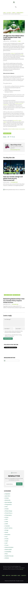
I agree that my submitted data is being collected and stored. (13, 335)
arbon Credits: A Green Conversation (17, 129)
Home (4, 12)
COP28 (6, 521)
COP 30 (6, 517)
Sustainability (8, 551)
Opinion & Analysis (9, 547)
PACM (21, 54)
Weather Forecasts (9, 556)
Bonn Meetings (8, 502)
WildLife (7, 558)
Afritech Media (6, 182)
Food (14, 172)
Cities (6, 506)
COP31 (6, 523)
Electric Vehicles (8, 528)
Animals (7, 498)
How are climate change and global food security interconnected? (13, 178)
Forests (6, 538)
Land (6, 543)
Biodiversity (7, 500)
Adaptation (7, 493)
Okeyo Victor (6, 41)
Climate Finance (20, 12)
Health (6, 540)
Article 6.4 (13, 53)
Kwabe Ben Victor (7, 304)
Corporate (7, 526)
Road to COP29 (16, 294)
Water (6, 553)
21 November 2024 (13, 182)
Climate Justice (8, 515)
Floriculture (7, 534)
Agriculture (7, 496)
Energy (6, 530)
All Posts (9, 12)
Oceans (6, 545)
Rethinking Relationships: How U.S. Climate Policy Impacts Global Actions (13, 300)
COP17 (6, 519)
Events (6, 532)
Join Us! (21, 569)
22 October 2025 (13, 41)
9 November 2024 (15, 304)
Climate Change (8, 511)
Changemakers (8, 504)
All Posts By (15, 149)
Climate (13, 12)
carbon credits (7, 133)
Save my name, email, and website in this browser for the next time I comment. (14, 331)
